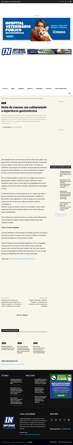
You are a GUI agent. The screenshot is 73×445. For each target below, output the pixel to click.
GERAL (7, 66)
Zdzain (30, 410)
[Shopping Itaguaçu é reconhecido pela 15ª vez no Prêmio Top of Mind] (8, 307)
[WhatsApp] (68, 2)
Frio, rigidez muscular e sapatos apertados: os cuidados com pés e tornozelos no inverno (41, 349)
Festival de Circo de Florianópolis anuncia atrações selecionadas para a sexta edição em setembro (23, 317)
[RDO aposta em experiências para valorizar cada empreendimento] (29, 357)
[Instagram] (63, 2)
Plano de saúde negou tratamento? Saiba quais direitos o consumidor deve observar (41, 367)
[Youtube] (70, 2)
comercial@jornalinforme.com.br (30, 402)
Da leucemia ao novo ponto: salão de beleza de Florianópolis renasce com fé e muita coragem (65, 174)
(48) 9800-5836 (66, 396)
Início (2, 66)
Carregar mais (60, 182)
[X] (65, 2)
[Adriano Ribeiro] (9, 285)
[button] (69, 61)
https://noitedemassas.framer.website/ (22, 226)
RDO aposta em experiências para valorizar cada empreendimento (39, 357)
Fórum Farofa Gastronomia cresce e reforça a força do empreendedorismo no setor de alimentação (39, 317)
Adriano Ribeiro (7, 94)
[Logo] (14, 45)
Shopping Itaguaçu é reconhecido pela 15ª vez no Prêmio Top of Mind (8, 315)
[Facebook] (60, 2)
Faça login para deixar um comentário (12, 332)
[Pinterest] (33, 100)
